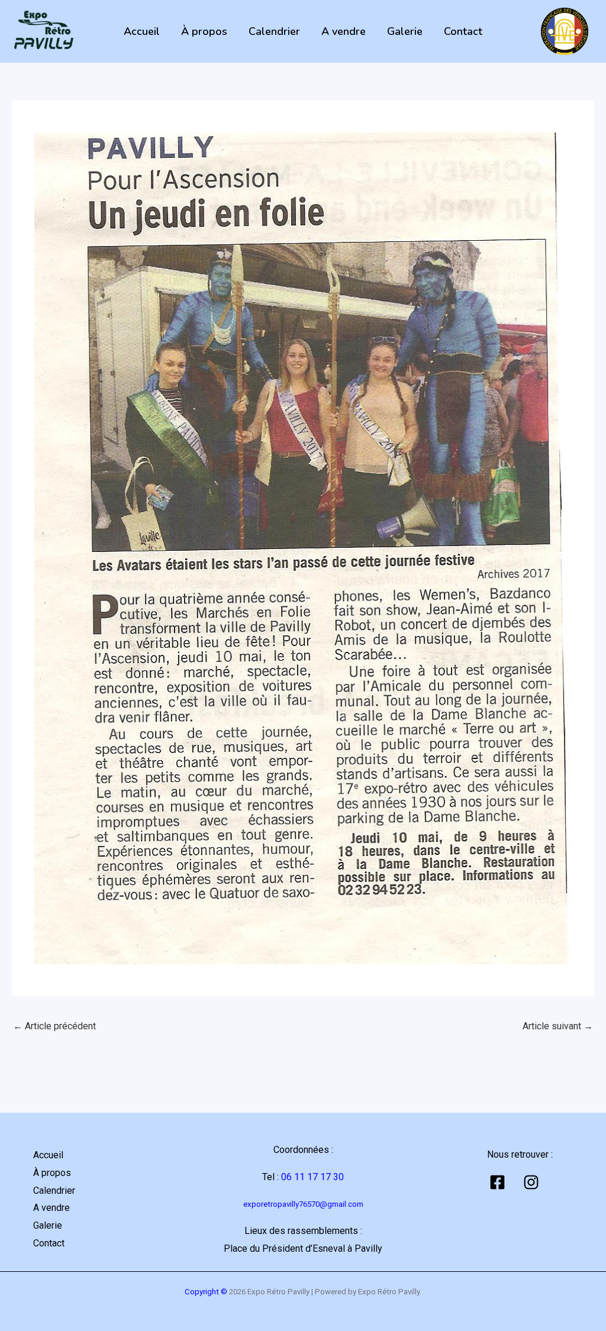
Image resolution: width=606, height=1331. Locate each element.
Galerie (405, 31)
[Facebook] (497, 1182)
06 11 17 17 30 (312, 1177)
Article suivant (558, 1026)
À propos (204, 31)
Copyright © (206, 1291)
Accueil (142, 31)
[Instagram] (531, 1182)
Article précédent (54, 1026)
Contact (463, 31)
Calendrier (274, 31)
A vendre (343, 31)
